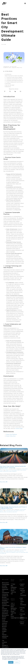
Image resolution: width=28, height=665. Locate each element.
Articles (23, 468)
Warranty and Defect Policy (22, 616)
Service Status (22, 622)
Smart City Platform (11, 434)
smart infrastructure (4, 471)
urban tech (14, 511)
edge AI (7, 470)
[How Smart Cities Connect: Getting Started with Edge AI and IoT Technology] (14, 456)
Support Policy (22, 584)
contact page (18, 428)
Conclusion (8, 83)
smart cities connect (21, 470)
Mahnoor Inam (8, 67)
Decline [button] (17, 662)
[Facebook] (5, 91)
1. (13, 77)
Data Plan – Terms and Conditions (22, 601)
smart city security (8, 511)
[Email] (20, 91)
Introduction (8, 74)
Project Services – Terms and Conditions (22, 592)
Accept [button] (10, 662)
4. (14, 82)
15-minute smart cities (11, 510)
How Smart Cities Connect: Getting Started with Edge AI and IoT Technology (13, 467)
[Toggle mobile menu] (25, 3)
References (8, 86)
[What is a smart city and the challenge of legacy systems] (14, 537)
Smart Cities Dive (10, 436)
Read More (3, 482)
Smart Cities (19, 67)
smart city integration (11, 552)
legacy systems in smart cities (12, 551)
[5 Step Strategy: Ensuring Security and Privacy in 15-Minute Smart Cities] (14, 496)
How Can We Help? (9, 85)
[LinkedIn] (15, 91)
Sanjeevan (3, 509)
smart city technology (20, 552)
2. (13, 78)
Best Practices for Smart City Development (14, 75)
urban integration (13, 471)
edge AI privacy (19, 510)
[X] (10, 91)
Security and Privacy (22, 609)
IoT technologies (13, 470)
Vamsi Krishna (4, 468)
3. (14, 80)
